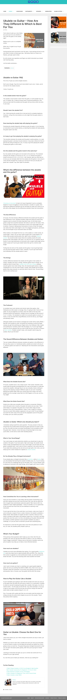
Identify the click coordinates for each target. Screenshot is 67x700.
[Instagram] (35, 2)
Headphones (19, 11)
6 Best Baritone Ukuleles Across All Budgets (18, 671)
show (12, 68)
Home (4, 11)
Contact (47, 698)
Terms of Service (62, 698)
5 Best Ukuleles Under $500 (14, 675)
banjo (39, 459)
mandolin (30, 459)
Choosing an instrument (9, 203)
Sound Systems (58, 11)
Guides (10, 11)
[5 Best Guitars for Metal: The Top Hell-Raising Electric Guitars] (58, 27)
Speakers (38, 11)
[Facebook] (29, 2)
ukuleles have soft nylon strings (27, 264)
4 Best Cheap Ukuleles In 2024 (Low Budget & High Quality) (22, 668)
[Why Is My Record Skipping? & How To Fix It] (58, 42)
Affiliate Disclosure (39, 698)
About (32, 698)
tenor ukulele (8, 330)
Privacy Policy (54, 698)
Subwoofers (48, 11)
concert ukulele (31, 449)
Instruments (28, 11)
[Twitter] (32, 2)
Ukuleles (7, 689)
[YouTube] (37, 2)
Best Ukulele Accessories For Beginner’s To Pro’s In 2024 (21, 670)
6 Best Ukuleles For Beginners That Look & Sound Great (21, 673)
